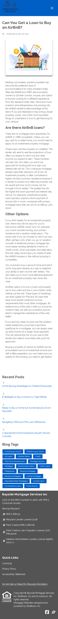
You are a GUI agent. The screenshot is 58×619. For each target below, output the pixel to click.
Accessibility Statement (13, 574)
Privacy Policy (9, 569)
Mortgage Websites (24, 603)
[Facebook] (47, 612)
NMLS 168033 (13, 514)
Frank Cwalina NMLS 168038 (20, 525)
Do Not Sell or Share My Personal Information (24, 584)
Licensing (7, 563)
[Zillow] (54, 612)
